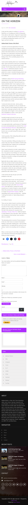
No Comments (12, 27)
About (5, 432)
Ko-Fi (6, 368)
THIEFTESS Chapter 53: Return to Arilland (16, 466)
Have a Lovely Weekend (20, 254)
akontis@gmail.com (8, 480)
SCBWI (6, 371)
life (12, 244)
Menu (5, 9)
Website (3, 286)
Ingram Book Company (13, 191)
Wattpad (7, 380)
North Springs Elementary (18, 78)
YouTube (7, 383)
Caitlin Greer (14, 500)
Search (3, 307)
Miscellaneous (5, 244)
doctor (5, 68)
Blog (5, 437)
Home (5, 430)
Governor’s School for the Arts (9, 114)
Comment (4, 265)
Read (5, 435)
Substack (7, 377)
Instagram (7, 362)
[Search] (21, 309)
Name (3, 277)
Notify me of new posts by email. (9, 301)
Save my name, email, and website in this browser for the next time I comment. (14, 292)
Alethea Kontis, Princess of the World (11, 251)
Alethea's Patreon (9, 356)
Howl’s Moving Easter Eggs (14, 449)
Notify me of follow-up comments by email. (12, 297)
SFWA (6, 374)
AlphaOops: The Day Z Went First (9, 211)
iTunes (6, 365)
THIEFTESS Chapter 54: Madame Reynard (15, 457)
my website (20, 31)
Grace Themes (16, 502)
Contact (5, 440)
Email (3, 282)
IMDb (6, 359)
